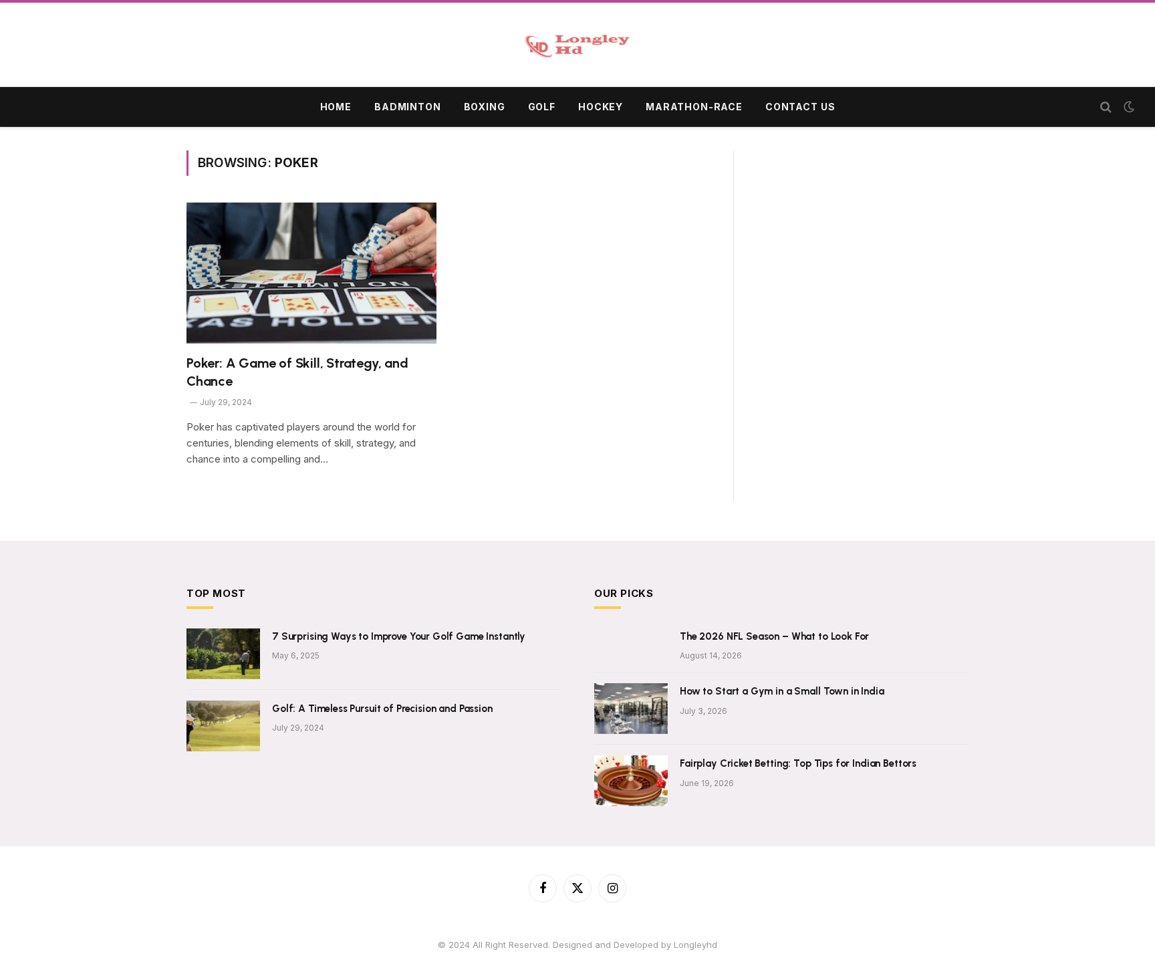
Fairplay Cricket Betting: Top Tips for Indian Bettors (798, 763)
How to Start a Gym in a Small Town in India (782, 691)
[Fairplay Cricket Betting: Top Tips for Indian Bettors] (631, 780)
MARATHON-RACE (694, 106)
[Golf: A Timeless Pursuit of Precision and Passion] (223, 726)
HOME (336, 106)
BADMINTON (407, 106)
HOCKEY (600, 106)
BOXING (484, 106)
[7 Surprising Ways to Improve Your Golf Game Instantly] (223, 653)
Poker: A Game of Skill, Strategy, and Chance (297, 372)
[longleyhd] (577, 46)
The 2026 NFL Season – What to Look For (774, 636)
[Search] (1106, 107)
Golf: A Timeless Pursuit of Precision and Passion (382, 709)
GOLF (541, 106)
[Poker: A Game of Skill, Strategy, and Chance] (311, 273)
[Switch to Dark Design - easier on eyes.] (1127, 107)
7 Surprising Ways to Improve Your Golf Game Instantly (398, 636)
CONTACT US (800, 106)
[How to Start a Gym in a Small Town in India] (631, 708)
